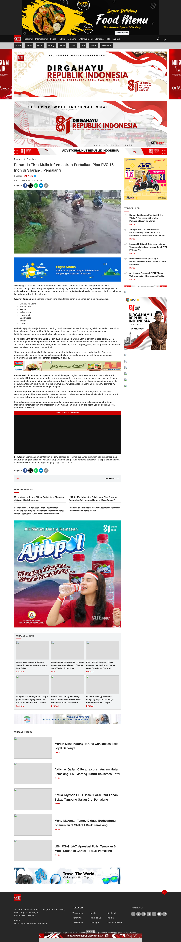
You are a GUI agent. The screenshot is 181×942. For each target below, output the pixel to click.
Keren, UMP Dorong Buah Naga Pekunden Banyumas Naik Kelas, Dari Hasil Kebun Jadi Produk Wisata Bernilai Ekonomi (66, 701)
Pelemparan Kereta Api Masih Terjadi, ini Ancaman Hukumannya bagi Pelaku (32, 665)
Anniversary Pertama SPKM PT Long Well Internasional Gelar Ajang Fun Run (147, 274)
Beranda (18, 159)
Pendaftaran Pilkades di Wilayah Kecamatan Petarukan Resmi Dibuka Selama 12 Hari (94, 509)
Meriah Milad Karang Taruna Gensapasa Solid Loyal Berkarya (86, 746)
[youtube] (159, 914)
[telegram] (41, 185)
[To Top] (164, 892)
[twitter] (30, 185)
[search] (158, 39)
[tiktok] (164, 914)
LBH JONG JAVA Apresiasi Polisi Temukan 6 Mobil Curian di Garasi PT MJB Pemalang (85, 848)
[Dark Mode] (164, 39)
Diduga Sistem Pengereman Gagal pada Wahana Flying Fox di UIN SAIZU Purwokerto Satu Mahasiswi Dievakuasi (32, 701)
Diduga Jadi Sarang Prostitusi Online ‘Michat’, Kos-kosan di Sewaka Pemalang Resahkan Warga (146, 218)
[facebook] (25, 185)
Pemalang (31, 159)
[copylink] (46, 185)
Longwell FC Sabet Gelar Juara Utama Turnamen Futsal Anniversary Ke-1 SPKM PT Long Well (148, 247)
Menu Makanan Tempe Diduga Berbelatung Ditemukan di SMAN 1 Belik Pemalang (39, 499)
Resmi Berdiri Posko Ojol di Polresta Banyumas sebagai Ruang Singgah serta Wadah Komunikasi (67, 665)
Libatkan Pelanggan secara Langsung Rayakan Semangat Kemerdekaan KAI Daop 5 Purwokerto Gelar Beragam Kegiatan (100, 702)
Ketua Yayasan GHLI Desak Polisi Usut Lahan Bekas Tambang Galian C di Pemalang (86, 797)
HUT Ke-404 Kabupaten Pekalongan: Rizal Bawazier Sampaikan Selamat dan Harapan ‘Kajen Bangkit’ (93, 499)
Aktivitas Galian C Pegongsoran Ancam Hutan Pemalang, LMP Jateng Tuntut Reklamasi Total (87, 771)
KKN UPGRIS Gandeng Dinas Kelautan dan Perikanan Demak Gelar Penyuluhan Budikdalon (100, 665)
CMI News (28, 176)
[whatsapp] (36, 185)
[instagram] (154, 914)
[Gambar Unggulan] (67, 253)
